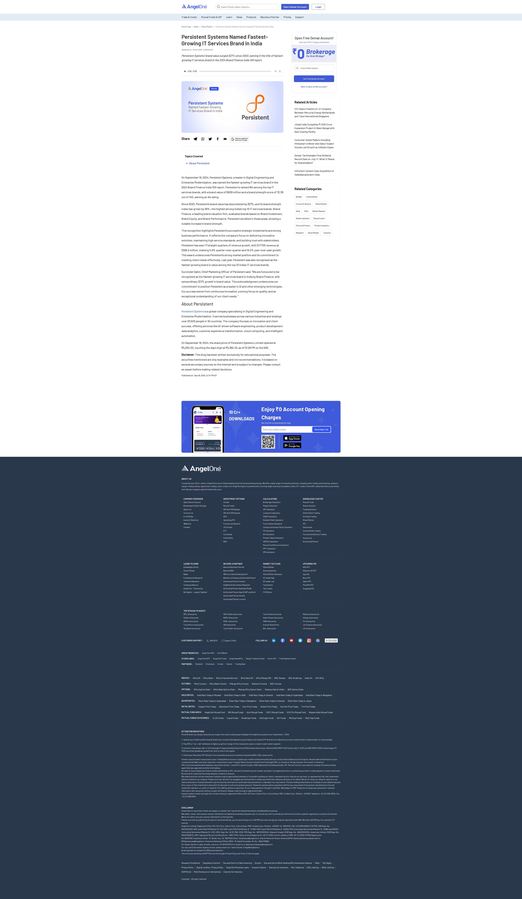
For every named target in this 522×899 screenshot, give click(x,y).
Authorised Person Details (234, 595)
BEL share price (269, 628)
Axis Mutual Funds (255, 712)
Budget (299, 197)
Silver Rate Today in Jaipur (300, 701)
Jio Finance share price (312, 625)
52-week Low (268, 581)
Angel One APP (204, 658)
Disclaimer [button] (187, 807)
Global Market (321, 204)
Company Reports (191, 585)
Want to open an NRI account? (314, 86)
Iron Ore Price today (289, 706)
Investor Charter (259, 867)
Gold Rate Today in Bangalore (319, 695)
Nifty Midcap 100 (263, 678)
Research (300, 233)
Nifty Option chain (202, 689)
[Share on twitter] (210, 139)
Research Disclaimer (190, 863)
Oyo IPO (306, 574)
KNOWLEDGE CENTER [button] (313, 499)
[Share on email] (225, 139)
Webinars (187, 524)
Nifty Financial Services (227, 678)
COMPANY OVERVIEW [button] (193, 499)
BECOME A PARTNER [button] (232, 564)
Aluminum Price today (229, 706)
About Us (187, 509)
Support (299, 17)
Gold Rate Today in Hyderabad (289, 695)
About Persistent (199, 163)
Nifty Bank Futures (217, 683)
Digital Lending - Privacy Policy (209, 867)
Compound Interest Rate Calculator (277, 527)
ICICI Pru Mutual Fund (296, 712)
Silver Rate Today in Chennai (272, 701)
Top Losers (267, 588)
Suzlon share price (191, 618)
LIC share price (309, 628)
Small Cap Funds (248, 718)
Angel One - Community (193, 588)
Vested (229, 664)
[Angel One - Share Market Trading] (194, 7)
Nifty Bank (208, 678)
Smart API (272, 658)
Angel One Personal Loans (237, 867)
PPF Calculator (269, 548)
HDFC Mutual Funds (275, 712)
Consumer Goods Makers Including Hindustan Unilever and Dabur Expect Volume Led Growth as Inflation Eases (314, 143)
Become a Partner (269, 17)
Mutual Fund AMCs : (191, 712)
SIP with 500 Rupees (231, 513)
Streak (220, 664)
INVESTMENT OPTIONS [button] (234, 499)
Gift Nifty (320, 678)
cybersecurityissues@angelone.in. (259, 844)
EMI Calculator (269, 552)
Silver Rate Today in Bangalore (242, 701)
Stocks (226, 502)
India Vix (308, 678)
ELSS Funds (218, 718)
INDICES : (185, 678)
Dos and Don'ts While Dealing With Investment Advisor (288, 863)
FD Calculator (268, 531)
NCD (225, 541)
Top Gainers (268, 585)
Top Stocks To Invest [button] (195, 611)
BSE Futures (276, 683)
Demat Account (309, 506)
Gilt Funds (281, 718)
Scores (258, 863)
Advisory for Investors (278, 867)
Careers (187, 527)
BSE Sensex (279, 678)
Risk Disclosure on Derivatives (207, 872)
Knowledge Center (191, 567)
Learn (229, 17)
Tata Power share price (233, 628)
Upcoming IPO (229, 520)
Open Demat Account (295, 6)
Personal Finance (303, 225)
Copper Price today (207, 706)
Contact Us (188, 513)
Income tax (307, 538)
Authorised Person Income (234, 581)
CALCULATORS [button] (270, 499)
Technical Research (191, 581)
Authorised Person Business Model (237, 588)
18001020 (213, 640)
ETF (225, 531)
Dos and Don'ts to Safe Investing (237, 863)
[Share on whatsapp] (202, 139)
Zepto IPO (307, 581)
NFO (225, 516)
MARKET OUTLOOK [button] (271, 564)
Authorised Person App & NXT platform (239, 592)
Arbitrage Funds (266, 718)
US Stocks (227, 527)
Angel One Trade (219, 658)
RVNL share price (230, 621)
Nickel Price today (268, 706)
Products (251, 17)
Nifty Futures (200, 683)
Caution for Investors (233, 872)
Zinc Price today (249, 706)
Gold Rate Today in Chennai (261, 695)
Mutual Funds (319, 218)
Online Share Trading (311, 513)
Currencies (227, 534)
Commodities (311, 197)
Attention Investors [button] (192, 731)
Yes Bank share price (192, 628)
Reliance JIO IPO (309, 570)
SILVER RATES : (188, 701)
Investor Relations (191, 520)
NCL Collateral (297, 867)
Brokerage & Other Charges (195, 506)
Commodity (228, 538)
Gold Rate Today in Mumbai (209, 695)
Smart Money (189, 570)
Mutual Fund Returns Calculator (276, 545)
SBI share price (229, 625)
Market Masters (319, 211)
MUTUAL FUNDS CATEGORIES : (195, 718)
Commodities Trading (312, 531)
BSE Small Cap (295, 678)
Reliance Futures (259, 683)
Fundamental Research (193, 578)
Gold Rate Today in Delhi (235, 695)
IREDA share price (191, 621)
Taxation (327, 233)
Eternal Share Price (271, 625)
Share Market (313, 233)
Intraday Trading (309, 516)
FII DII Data (267, 592)
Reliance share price (311, 614)
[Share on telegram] (195, 139)
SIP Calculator (269, 509)
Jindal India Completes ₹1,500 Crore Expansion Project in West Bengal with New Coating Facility (314, 128)
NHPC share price (230, 618)
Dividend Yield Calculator (273, 520)
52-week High (268, 578)
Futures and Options (231, 524)
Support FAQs (230, 640)
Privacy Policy (230, 853)
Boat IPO (306, 578)
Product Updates (321, 225)
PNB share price (269, 621)
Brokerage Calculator (272, 502)
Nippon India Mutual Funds (321, 712)
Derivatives (307, 527)
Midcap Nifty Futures (239, 683)
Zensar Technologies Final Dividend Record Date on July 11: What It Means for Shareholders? (314, 159)
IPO (304, 524)
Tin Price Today (308, 706)
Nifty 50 (196, 678)
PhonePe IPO (308, 585)
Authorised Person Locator (234, 599)
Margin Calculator (270, 506)
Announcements (269, 570)
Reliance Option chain (275, 689)
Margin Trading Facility (255, 658)
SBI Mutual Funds (235, 712)
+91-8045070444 (226, 844)
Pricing (287, 17)
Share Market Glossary (272, 574)
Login (318, 6)
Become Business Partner (233, 567)
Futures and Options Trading (314, 534)
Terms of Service (247, 853)
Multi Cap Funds (312, 718)
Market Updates (302, 218)
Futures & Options (303, 204)
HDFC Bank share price (232, 614)
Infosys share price (310, 618)
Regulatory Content (211, 863)
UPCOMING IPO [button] (309, 564)
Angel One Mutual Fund (215, 712)
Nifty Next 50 (247, 678)
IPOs (306, 211)
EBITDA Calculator (270, 541)
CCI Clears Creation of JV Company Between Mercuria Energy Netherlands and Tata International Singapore (314, 112)
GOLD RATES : (187, 695)
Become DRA (228, 570)
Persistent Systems (192, 311)
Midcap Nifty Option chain (250, 689)
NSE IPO (306, 567)
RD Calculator (268, 534)
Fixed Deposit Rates (287, 658)
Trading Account (309, 509)
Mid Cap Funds (295, 718)
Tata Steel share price (272, 614)
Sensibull (199, 664)
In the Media (188, 516)
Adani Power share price (273, 618)
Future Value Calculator (272, 524)
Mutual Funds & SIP (211, 17)
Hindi (298, 211)
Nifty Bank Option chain (224, 689)
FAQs (317, 863)
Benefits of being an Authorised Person (239, 578)
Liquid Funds (232, 718)
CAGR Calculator (270, 516)
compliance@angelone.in (249, 838)
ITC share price (309, 621)
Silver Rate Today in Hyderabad (212, 701)
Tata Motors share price (193, 625)
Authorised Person (310, 541)
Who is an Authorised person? (235, 574)
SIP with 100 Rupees (231, 509)
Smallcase (210, 664)
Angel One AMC (208, 653)
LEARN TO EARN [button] (191, 564)
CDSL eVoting (313, 867)
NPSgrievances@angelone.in (193, 841)
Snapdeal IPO (308, 588)
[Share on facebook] (217, 139)
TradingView (240, 664)
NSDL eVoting (328, 867)
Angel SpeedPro (236, 658)
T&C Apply (326, 863)
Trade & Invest (189, 17)
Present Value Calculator (273, 538)
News (239, 17)
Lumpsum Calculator (271, 513)
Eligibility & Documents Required (236, 585)
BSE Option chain (296, 689)
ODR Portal (186, 872)
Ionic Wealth (222, 653)
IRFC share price (190, 614)
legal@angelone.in (252, 847)
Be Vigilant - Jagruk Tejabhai (195, 592)
